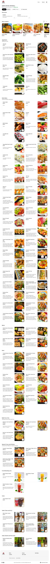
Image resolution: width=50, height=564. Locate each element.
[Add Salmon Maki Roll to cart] (46, 141)
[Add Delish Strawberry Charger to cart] (23, 491)
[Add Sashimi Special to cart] (46, 225)
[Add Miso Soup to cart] (23, 72)
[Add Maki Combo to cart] (46, 130)
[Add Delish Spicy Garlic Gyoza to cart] (46, 61)
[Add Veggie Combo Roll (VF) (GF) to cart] (46, 151)
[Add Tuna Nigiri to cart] (46, 109)
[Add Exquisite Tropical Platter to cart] (46, 257)
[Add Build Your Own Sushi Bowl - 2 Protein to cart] (46, 429)
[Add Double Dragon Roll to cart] (23, 236)
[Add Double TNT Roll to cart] (46, 278)
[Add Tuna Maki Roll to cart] (23, 141)
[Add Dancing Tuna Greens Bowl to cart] (23, 310)
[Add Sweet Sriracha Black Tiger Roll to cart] (23, 246)
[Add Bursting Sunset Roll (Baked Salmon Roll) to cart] (46, 236)
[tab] (4, 9)
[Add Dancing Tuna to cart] (23, 183)
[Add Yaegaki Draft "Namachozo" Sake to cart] (23, 531)
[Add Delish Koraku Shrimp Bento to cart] (23, 335)
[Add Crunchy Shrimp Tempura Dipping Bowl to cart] (46, 310)
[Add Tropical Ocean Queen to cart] (23, 204)
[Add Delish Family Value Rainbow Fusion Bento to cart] (46, 345)
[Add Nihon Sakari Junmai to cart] (23, 520)
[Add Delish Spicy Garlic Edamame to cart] (23, 61)
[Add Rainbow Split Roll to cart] (46, 172)
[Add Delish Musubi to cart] (46, 51)
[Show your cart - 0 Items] (47, 2)
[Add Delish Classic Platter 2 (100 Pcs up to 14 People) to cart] (23, 466)
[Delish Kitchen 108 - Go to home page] (3, 2)
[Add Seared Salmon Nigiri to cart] (23, 119)
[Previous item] (44, 22)
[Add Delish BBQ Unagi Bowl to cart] (46, 246)
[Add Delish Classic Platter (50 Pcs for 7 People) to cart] (46, 455)
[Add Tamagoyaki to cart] (23, 93)
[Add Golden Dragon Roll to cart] (23, 278)
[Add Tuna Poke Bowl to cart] (23, 215)
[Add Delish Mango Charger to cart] (46, 480)
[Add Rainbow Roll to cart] (23, 172)
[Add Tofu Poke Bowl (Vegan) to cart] (23, 289)
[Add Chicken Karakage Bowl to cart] (46, 299)
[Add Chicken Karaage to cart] (46, 82)
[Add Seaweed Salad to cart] (23, 82)
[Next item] (46, 22)
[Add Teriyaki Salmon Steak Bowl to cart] (23, 320)
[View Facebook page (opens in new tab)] (2, 562)
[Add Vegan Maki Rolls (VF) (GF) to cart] (23, 151)
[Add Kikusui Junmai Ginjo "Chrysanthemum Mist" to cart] (46, 531)
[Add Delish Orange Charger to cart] (23, 480)
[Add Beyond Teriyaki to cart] (23, 225)
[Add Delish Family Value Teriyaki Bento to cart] (23, 345)
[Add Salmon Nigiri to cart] (23, 109)
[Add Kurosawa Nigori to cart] (46, 545)
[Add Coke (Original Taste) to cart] (23, 505)
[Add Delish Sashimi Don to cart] (46, 267)
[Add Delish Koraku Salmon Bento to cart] (46, 335)
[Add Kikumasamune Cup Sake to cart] (46, 520)
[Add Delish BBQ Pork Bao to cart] (46, 72)
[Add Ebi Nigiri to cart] (46, 119)
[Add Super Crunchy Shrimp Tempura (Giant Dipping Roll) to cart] (46, 289)
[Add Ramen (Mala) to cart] (10, 31)
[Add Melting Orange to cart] (46, 204)
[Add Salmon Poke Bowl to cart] (21, 31)
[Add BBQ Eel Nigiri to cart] (23, 130)
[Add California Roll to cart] (23, 162)
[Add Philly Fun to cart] (23, 193)
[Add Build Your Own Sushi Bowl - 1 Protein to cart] (23, 429)
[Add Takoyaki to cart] (23, 51)
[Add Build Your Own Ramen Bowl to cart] (23, 439)
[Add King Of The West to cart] (46, 193)
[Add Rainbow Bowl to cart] (23, 299)
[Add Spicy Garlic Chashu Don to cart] (46, 320)
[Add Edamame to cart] (46, 93)
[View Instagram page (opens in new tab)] (3, 562)
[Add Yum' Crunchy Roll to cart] (42, 31)
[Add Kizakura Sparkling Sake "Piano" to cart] (23, 545)
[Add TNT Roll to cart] (31, 31)
